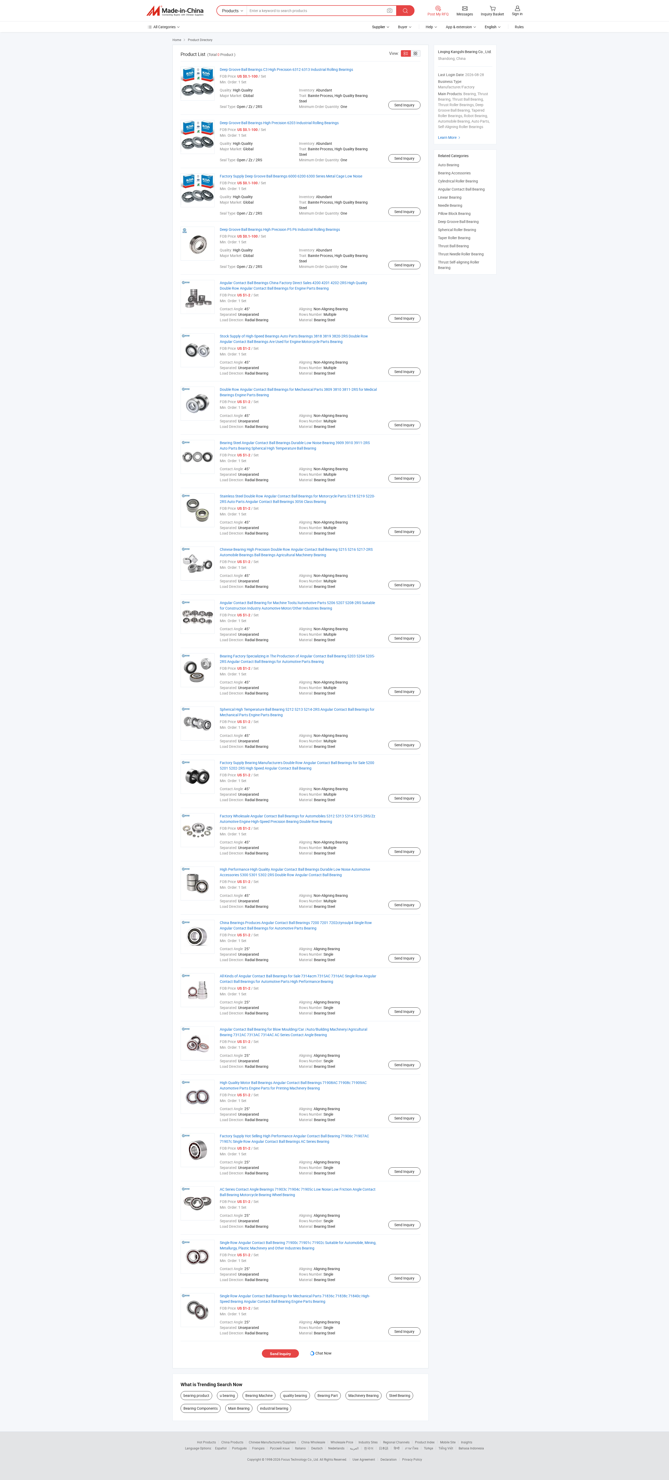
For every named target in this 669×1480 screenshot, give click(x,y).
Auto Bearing (448, 164)
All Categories (164, 26)
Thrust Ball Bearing (453, 245)
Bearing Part (328, 1395)
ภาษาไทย (411, 1448)
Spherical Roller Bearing (457, 229)
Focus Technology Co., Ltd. (300, 1459)
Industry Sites (368, 1442)
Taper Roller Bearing (454, 237)
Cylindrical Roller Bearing (458, 181)
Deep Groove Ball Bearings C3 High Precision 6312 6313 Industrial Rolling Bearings (286, 69)
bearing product (196, 1395)
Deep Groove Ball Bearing (458, 221)
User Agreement (364, 1459)
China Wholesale (313, 1442)
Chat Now (323, 1353)
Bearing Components (200, 1408)
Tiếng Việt (446, 1448)
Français (258, 1448)
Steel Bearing (399, 1395)
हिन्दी (397, 1448)
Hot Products (206, 1442)
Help (429, 26)
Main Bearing (239, 1408)
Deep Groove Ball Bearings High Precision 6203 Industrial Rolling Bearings (279, 122)
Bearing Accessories (454, 172)
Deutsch (317, 1448)
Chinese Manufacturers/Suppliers (272, 1442)
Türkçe (428, 1448)
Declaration (388, 1459)
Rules (519, 26)
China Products (232, 1442)
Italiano (300, 1448)
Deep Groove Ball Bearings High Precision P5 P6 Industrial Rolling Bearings (280, 229)
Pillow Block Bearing (454, 213)
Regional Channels (396, 1442)
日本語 (383, 1448)
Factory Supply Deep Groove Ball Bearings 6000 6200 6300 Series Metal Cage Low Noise (291, 176)
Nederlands (336, 1448)
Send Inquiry (404, 104)
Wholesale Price (342, 1442)
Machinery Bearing (363, 1395)
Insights (466, 1442)
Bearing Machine (259, 1395)
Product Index (425, 1442)
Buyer (402, 26)
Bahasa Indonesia (471, 1448)
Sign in (517, 13)
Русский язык (280, 1448)
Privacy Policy (412, 1459)
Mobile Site (447, 1442)
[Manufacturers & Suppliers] (174, 10)
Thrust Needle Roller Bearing (461, 253)
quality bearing (295, 1395)
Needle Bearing (450, 205)
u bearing (227, 1395)
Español (221, 1448)
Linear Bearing (450, 197)
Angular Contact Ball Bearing (461, 189)
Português (239, 1448)
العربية (354, 1448)
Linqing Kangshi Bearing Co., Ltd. (465, 51)
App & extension (459, 26)
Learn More (450, 137)
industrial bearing (274, 1408)
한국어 (368, 1448)
